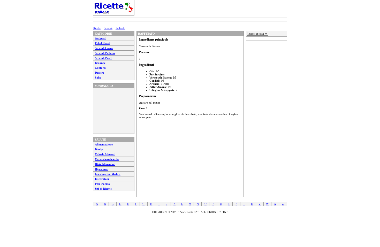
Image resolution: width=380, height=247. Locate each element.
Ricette (97, 28)
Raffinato (120, 28)
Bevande (108, 28)
